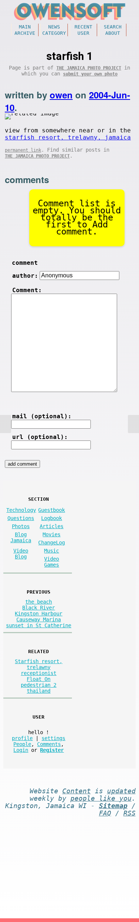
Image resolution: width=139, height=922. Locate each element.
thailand (38, 691)
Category (54, 33)
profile (22, 738)
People (22, 744)
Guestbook (51, 510)
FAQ (105, 813)
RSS (129, 813)
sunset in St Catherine (38, 625)
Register (52, 750)
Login (20, 750)
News (54, 27)
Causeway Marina (38, 619)
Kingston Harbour (38, 614)
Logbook (51, 518)
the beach (38, 602)
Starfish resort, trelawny (38, 664)
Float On (38, 679)
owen (61, 94)
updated (121, 791)
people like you (101, 798)
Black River (38, 608)
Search (113, 27)
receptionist (38, 673)
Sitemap (113, 806)
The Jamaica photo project (88, 68)
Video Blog (20, 554)
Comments (49, 744)
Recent (83, 27)
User (83, 33)
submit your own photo (90, 74)
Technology (21, 510)
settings (53, 738)
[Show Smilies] (20, 397)
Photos (21, 526)
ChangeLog (51, 543)
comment (25, 262)
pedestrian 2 (38, 685)
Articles (51, 526)
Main (25, 27)
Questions (20, 518)
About (112, 33)
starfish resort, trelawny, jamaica (68, 137)
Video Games (51, 562)
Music (51, 551)
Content (76, 791)
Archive (24, 33)
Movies (51, 534)
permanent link (23, 150)
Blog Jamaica (20, 537)
